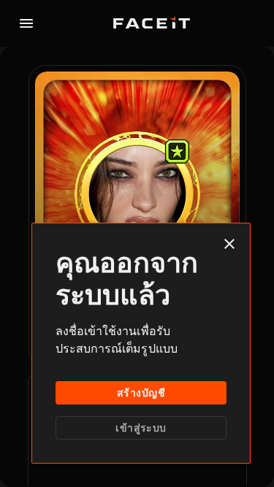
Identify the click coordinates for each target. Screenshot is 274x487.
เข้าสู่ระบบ (140, 427)
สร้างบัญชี (141, 392)
